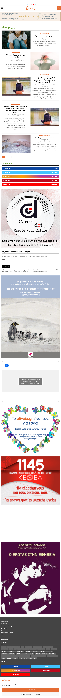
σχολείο (9, 658)
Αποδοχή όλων (30, 690)
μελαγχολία (51, 653)
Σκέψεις (3, 634)
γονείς (42, 649)
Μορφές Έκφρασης (48, 646)
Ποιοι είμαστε (4, 621)
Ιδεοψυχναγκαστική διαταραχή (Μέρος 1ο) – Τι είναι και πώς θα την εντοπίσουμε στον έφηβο (15, 109)
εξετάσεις (50, 651)
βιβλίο (37, 649)
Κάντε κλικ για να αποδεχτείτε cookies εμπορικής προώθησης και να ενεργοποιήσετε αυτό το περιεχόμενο (30, 381)
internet (10, 646)
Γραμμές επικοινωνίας (7, 632)
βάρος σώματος (30, 649)
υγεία (21, 658)
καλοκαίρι (38, 653)
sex (22, 646)
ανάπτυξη (22, 649)
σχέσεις (3, 658)
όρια (35, 658)
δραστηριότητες (19, 651)
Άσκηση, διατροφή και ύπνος (44, 135)
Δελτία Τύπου (4, 628)
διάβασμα (54, 649)
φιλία (25, 658)
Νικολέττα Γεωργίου (39, 38)
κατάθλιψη (44, 653)
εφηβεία (26, 653)
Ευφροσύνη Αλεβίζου (40, 84)
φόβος (30, 658)
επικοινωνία (4, 653)
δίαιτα (48, 649)
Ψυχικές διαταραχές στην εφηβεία (15, 56)
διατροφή (11, 651)
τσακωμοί (15, 658)
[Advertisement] (17, 523)
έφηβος (16, 649)
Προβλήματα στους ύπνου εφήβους (44, 139)
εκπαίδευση (35, 651)
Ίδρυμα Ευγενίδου (37, 646)
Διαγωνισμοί (4, 639)
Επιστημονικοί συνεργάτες (33, 2)
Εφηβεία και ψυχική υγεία (44, 36)
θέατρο (31, 653)
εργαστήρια (11, 653)
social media (28, 646)
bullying (3, 646)
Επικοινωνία (22, 2)
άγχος (11, 649)
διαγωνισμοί (4, 651)
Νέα (2, 630)
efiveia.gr (37, 141)
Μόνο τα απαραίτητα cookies (30, 694)
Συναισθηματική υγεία (44, 33)
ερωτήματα (19, 653)
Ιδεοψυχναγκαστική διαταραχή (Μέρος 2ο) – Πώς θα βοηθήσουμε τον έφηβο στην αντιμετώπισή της (44, 80)
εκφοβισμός (43, 651)
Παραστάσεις (4, 649)
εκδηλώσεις (28, 651)
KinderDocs (16, 646)
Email (4, 259)
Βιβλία (2, 637)
